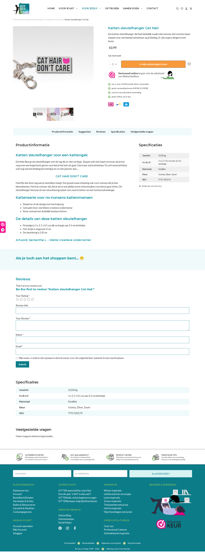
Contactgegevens (22, 511)
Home (51, 8)
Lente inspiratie (112, 497)
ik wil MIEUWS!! (161, 473)
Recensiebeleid (88, 543)
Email (19, 346)
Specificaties (118, 131)
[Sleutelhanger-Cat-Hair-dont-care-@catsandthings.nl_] (53, 66)
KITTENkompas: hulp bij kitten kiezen (77, 501)
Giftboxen (112, 8)
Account (17, 494)
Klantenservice (21, 490)
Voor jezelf (90, 8)
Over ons (109, 526)
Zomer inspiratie (112, 501)
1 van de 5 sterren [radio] (17, 299)
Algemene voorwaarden (111, 543)
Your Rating (23, 295)
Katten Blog (64, 515)
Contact (152, 8)
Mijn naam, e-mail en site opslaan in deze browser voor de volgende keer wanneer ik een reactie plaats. (71, 357)
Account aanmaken (23, 526)
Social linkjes (65, 522)
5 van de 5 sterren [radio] (32, 299)
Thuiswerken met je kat (116, 504)
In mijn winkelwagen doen (153, 64)
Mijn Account (20, 529)
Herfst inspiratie (112, 508)
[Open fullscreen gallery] (91, 104)
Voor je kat (66, 8)
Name (19, 334)
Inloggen (17, 533)
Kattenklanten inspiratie (116, 533)
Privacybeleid (69, 543)
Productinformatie (62, 131)
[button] (39, 114)
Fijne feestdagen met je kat (118, 511)
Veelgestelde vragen (142, 131)
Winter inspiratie (112, 490)
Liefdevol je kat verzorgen (117, 494)
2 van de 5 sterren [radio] (21, 299)
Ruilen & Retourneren (24, 504)
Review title (22, 305)
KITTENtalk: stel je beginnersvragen (77, 497)
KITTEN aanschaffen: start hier (74, 490)
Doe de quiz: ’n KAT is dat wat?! (74, 494)
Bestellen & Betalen (23, 497)
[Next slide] (72, 114)
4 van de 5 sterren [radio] (28, 299)
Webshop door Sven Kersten (118, 549)
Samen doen (131, 8)
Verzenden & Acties (23, 501)
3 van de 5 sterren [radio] (25, 299)
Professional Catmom (115, 529)
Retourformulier (134, 543)
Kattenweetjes (66, 519)
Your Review (23, 318)
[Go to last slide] (34, 114)
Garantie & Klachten (23, 508)
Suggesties (85, 131)
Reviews (100, 131)
